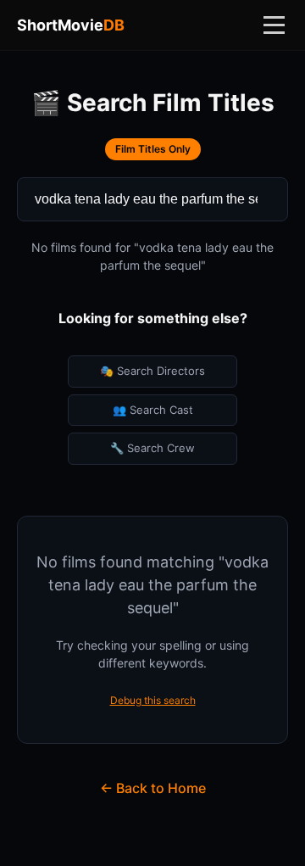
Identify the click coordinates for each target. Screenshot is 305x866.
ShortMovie (71, 25)
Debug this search (153, 700)
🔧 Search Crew (152, 448)
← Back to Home (153, 787)
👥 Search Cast (153, 409)
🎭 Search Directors (152, 370)
